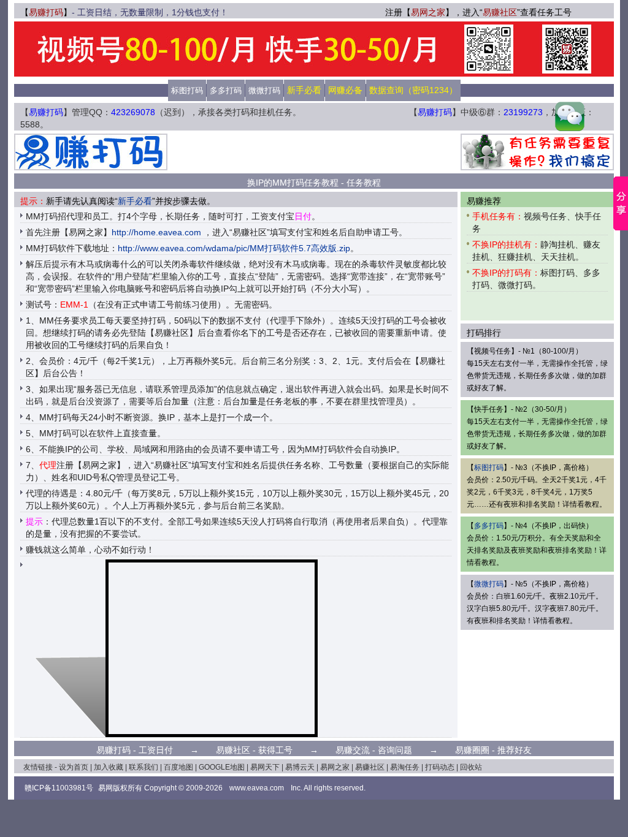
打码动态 (439, 767)
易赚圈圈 (472, 750)
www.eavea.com (256, 788)
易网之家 (428, 12)
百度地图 (178, 767)
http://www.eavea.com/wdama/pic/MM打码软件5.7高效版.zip (234, 248)
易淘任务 (404, 767)
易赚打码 (46, 12)
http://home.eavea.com (156, 232)
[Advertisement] (314, 152)
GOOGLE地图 (222, 767)
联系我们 (143, 767)
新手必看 (135, 201)
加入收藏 (108, 767)
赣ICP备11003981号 (59, 788)
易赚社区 (500, 12)
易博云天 (300, 767)
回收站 (471, 767)
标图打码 (187, 90)
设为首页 (73, 767)
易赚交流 (352, 750)
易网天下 (265, 767)
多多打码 (226, 90)
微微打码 (264, 90)
